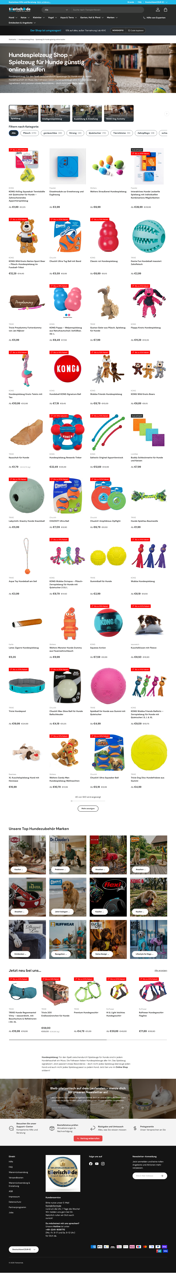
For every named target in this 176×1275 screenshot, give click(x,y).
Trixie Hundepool (17, 711)
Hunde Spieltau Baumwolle (144, 521)
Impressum (14, 1196)
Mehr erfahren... (44, 2)
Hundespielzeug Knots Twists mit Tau (25, 396)
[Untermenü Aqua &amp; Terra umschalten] (76, 17)
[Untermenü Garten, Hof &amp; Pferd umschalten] (102, 17)
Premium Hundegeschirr (86, 1012)
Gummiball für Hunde (101, 581)
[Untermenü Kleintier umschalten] (43, 17)
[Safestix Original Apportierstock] (108, 432)
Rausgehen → (61, 954)
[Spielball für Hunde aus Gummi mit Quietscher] (108, 686)
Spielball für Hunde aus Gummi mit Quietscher (107, 713)
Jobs (11, 1212)
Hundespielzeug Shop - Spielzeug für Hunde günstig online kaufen (42, 39)
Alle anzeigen (161, 970)
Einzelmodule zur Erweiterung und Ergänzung (67, 193)
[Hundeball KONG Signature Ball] (68, 369)
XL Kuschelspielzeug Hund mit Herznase (24, 779)
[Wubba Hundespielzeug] (149, 556)
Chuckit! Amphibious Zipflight (105, 521)
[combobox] (93, 10)
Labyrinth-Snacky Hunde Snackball (27, 521)
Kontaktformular (53, 1205)
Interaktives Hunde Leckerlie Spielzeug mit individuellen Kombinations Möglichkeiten (145, 194)
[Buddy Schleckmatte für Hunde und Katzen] (149, 432)
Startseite (12, 39)
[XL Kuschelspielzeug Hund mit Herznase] (27, 752)
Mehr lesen (78, 83)
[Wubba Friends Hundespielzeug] (108, 369)
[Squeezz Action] (108, 622)
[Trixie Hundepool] (27, 686)
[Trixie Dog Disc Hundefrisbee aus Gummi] (149, 752)
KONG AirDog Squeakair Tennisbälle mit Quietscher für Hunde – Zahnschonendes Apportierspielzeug (27, 196)
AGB (11, 1191)
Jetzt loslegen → (62, 911)
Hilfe (11, 1161)
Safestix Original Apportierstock (106, 457)
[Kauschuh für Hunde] (27, 432)
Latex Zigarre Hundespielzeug (24, 647)
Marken (110, 17)
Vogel (51, 17)
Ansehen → (100, 869)
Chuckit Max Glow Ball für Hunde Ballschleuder (66, 713)
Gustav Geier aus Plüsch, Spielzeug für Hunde (108, 329)
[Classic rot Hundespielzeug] (108, 236)
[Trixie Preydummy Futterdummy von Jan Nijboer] (27, 302)
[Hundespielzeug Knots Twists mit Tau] (27, 369)
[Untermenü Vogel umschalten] (56, 17)
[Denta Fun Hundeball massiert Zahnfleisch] (149, 236)
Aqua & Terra (67, 17)
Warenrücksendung (18, 1172)
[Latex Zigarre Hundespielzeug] (27, 622)
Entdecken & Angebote (20, 22)
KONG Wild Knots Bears (143, 394)
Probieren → (60, 869)
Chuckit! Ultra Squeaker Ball (104, 777)
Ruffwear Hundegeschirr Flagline (151, 1014)
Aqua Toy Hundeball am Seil (23, 581)
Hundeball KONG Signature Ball (65, 394)
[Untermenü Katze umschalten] (28, 17)
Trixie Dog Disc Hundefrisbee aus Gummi (147, 779)
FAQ (139, 2)
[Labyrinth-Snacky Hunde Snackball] (27, 496)
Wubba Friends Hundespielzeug (106, 394)
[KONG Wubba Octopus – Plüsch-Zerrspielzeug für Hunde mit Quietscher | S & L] (68, 556)
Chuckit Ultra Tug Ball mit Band (65, 261)
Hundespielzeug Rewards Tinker (66, 457)
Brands (131, 2)
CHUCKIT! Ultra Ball (59, 521)
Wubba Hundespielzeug (143, 581)
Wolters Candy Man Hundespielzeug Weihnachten (64, 779)
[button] (166, 10)
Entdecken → (20, 954)
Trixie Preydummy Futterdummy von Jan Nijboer (25, 329)
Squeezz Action (98, 647)
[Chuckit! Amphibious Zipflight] (108, 496)
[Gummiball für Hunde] (108, 556)
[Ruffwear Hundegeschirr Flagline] (153, 991)
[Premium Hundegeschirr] (88, 991)
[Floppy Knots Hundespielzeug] (149, 302)
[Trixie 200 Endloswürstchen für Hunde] (55, 991)
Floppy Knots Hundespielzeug (146, 327)
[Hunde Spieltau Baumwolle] (149, 496)
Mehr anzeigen (88, 808)
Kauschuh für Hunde (19, 457)
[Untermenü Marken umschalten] (116, 17)
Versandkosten (16, 1177)
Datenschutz (15, 1202)
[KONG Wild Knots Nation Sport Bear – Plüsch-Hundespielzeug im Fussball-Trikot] (27, 236)
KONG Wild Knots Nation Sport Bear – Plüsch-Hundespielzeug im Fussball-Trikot (27, 264)
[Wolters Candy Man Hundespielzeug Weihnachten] (68, 752)
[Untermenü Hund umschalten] (16, 17)
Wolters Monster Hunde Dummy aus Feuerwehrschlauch (66, 649)
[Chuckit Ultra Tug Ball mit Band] (68, 236)
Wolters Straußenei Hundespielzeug (108, 191)
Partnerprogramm (17, 1207)
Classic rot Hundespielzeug (104, 261)
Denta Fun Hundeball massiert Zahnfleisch (146, 263)
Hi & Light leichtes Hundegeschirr (115, 1014)
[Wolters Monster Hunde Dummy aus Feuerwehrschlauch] (68, 622)
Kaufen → (19, 869)
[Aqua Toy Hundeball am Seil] (27, 556)
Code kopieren (137, 30)
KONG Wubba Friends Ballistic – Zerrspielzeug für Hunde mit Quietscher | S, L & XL (147, 714)
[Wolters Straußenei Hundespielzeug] (108, 166)
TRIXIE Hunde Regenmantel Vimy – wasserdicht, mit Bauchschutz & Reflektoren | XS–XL (22, 1017)
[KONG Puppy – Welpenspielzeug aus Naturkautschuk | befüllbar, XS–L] (68, 302)
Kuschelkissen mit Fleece (143, 647)
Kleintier (37, 17)
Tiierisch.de (19, 1263)
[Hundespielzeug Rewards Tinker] (68, 432)
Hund (11, 17)
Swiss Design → (102, 954)
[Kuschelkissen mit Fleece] (149, 622)
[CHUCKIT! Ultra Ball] (68, 496)
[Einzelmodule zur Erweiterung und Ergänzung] (68, 166)
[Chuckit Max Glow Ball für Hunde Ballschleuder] (68, 686)
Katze (23, 17)
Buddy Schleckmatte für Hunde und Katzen (147, 459)
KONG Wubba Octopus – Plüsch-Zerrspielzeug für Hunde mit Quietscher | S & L (66, 584)
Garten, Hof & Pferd (90, 17)
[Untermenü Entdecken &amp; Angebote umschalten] (34, 22)
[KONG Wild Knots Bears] (149, 369)
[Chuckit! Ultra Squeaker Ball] (108, 752)
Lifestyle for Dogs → (145, 954)
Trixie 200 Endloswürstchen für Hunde (55, 1014)
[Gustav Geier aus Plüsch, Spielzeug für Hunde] (108, 302)
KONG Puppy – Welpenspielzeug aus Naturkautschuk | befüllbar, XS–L (66, 330)
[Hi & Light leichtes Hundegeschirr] (120, 991)
